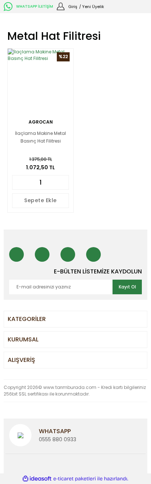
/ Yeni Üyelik (91, 7)
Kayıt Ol (127, 287)
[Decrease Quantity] (16, 182)
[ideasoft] (37, 478)
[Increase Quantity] (64, 182)
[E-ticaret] (74, 479)
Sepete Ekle (40, 200)
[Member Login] (61, 6)
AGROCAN (41, 122)
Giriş (72, 7)
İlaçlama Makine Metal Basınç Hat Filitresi (40, 137)
